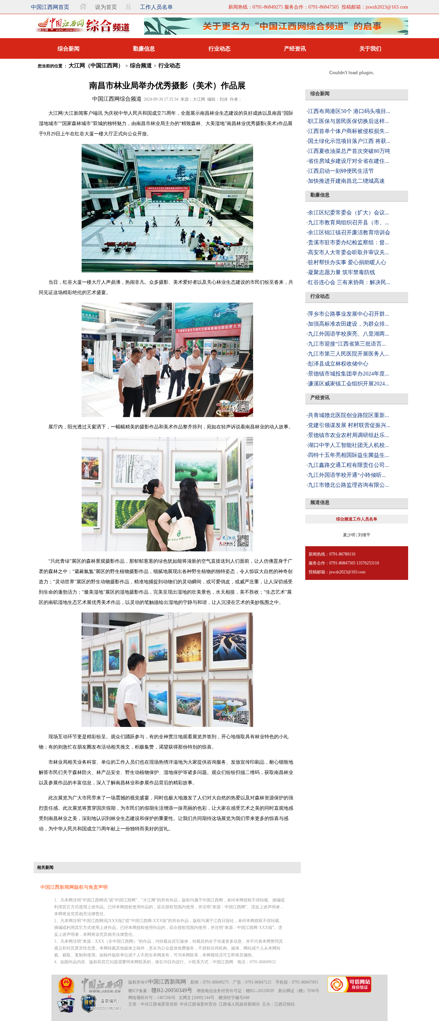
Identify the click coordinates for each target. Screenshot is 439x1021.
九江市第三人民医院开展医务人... (348, 354)
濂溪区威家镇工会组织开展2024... (348, 383)
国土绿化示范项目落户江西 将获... (349, 141)
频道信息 (320, 502)
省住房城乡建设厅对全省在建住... (348, 161)
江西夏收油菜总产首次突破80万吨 (349, 151)
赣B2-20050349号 (171, 990)
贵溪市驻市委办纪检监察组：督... (348, 242)
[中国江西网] (102, 985)
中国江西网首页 (50, 7)
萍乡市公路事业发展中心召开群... (348, 314)
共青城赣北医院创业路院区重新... (348, 415)
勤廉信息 (144, 49)
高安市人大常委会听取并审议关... (348, 252)
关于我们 (370, 49)
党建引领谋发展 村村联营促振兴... (349, 425)
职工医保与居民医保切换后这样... (348, 121)
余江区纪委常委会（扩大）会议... (348, 212)
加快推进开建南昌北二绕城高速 (346, 181)
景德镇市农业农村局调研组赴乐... (348, 435)
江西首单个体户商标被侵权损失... (348, 131)
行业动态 (219, 49)
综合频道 (141, 65)
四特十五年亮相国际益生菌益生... (348, 455)
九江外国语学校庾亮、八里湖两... (348, 334)
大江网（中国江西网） (96, 65)
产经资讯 (295, 49)
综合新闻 (69, 49)
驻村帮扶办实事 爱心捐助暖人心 (347, 262)
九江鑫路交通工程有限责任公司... (348, 465)
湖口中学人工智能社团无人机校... (348, 445)
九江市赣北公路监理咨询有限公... (348, 485)
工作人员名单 (156, 7)
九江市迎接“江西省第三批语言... (347, 344)
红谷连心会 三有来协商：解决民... (349, 282)
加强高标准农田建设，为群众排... (348, 324)
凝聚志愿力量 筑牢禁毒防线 (341, 272)
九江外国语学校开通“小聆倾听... (347, 475)
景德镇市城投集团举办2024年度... (348, 374)
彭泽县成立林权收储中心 (338, 364)
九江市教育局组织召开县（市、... (348, 222)
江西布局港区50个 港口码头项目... (349, 111)
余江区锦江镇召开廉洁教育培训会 (349, 232)
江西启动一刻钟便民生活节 (341, 171)
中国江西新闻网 (167, 982)
